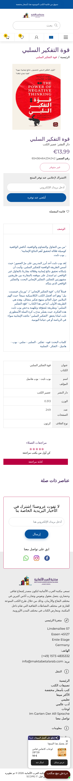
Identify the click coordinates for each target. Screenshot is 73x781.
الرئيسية (65, 57)
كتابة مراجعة (36, 461)
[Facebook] (47, 558)
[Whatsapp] (26, 558)
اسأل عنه (40, 762)
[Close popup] (67, 740)
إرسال (37, 534)
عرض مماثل (59, 762)
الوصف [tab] (61, 228)
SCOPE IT (32, 776)
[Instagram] (36, 558)
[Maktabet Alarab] (36, 15)
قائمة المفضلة (57, 211)
